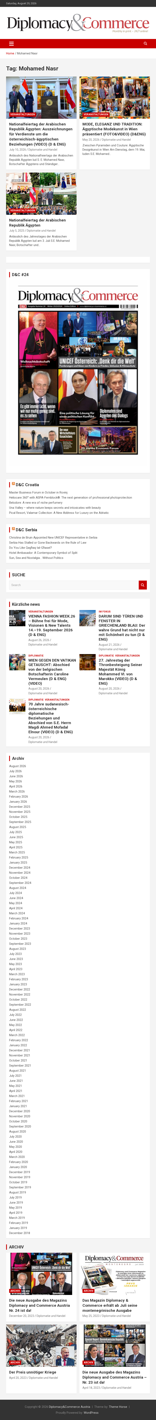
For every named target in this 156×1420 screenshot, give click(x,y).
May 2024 (15, 903)
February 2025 (18, 857)
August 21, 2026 (109, 644)
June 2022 (16, 1020)
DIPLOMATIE (35, 655)
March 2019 (17, 1218)
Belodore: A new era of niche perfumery (35, 502)
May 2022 (15, 1025)
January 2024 (18, 923)
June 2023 (16, 959)
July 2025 (15, 832)
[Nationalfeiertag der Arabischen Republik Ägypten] (41, 193)
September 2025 (20, 822)
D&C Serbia (26, 529)
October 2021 (18, 1060)
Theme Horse (118, 1407)
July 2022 (15, 1015)
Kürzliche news (26, 604)
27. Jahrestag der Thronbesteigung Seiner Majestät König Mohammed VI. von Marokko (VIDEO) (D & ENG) (120, 672)
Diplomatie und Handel (42, 149)
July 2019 (15, 1197)
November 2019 (19, 1177)
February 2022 (18, 1040)
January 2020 (18, 1167)
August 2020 (17, 1131)
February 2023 (18, 979)
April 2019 (15, 1213)
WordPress (91, 1413)
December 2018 (19, 1233)
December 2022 (19, 989)
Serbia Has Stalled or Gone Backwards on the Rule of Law (47, 542)
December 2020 (19, 1111)
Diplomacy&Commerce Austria (69, 1407)
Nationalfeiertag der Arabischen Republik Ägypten (37, 223)
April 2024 (15, 908)
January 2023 (18, 984)
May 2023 (15, 964)
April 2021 (15, 1091)
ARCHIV (16, 1247)
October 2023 (18, 939)
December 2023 (19, 928)
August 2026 (17, 766)
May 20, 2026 (91, 139)
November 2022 (19, 994)
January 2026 (18, 801)
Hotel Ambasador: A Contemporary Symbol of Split (43, 553)
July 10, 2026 (17, 149)
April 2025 (15, 847)
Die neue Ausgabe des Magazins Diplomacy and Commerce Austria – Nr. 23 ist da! (114, 1377)
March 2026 (17, 791)
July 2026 (15, 771)
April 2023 (15, 969)
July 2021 (15, 1076)
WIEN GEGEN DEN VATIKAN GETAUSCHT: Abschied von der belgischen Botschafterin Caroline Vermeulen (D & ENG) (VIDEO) (52, 672)
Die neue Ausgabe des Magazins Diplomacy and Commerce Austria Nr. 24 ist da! (39, 1305)
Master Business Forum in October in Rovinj (38, 492)
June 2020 (16, 1142)
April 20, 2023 (18, 1377)
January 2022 (18, 1045)
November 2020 (19, 1116)
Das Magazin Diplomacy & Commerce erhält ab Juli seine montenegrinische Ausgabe (109, 1305)
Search (143, 585)
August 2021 (17, 1070)
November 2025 (19, 812)
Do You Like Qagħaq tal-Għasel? (30, 548)
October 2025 (18, 817)
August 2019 (17, 1192)
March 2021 (17, 1096)
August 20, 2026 (38, 688)
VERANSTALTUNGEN (22, 114)
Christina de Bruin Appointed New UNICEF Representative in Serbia (53, 537)
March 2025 (17, 852)
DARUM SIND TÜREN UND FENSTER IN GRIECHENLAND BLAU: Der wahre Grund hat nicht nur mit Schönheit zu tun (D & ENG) (122, 628)
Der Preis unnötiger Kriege (32, 1372)
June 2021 (16, 1081)
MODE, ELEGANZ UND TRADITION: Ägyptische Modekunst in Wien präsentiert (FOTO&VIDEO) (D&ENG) (114, 129)
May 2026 (15, 781)
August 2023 (17, 949)
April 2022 (15, 1030)
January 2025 (18, 862)
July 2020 (15, 1136)
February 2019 (18, 1223)
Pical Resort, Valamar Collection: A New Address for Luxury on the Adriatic (59, 513)
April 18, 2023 (91, 1387)
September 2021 (20, 1065)
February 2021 (18, 1101)
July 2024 (15, 893)
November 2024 (19, 873)
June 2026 (16, 776)
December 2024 (19, 867)
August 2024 (17, 888)
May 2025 (15, 842)
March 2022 (17, 1035)
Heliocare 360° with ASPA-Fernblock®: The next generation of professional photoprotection (70, 497)
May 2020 (15, 1147)
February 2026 (18, 796)
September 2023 (20, 944)
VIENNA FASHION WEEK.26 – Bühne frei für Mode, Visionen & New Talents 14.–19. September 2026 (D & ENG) (51, 625)
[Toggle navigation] (11, 43)
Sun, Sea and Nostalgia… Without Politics (36, 558)
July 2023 (15, 954)
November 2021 (19, 1055)
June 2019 (16, 1202)
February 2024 (18, 918)
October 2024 (18, 878)
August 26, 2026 (38, 640)
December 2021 (19, 1050)
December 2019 (19, 1172)
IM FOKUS (104, 611)
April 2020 (15, 1152)
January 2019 (18, 1228)
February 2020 (18, 1162)
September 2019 (20, 1187)
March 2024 (17, 913)
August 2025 (17, 827)
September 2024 (20, 883)
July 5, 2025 (16, 230)
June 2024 (16, 898)
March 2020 (17, 1157)
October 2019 (18, 1182)
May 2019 (15, 1207)
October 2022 (18, 999)
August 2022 (17, 1010)
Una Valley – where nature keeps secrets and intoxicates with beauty (55, 508)
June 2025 (16, 837)
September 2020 (20, 1126)
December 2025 (19, 807)
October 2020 (18, 1121)
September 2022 (20, 1004)
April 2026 (15, 786)
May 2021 (15, 1086)
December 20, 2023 (21, 1315)
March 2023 (17, 974)
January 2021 (18, 1106)
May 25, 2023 (91, 1315)
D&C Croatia (27, 484)
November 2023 (19, 933)
